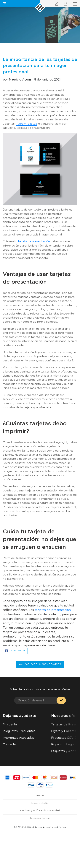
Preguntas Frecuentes (19, 731)
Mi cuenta (10, 724)
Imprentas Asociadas (18, 737)
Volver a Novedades (42, 664)
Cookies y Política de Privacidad (40, 810)
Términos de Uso (40, 818)
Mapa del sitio (40, 803)
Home (40, 796)
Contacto (9, 744)
